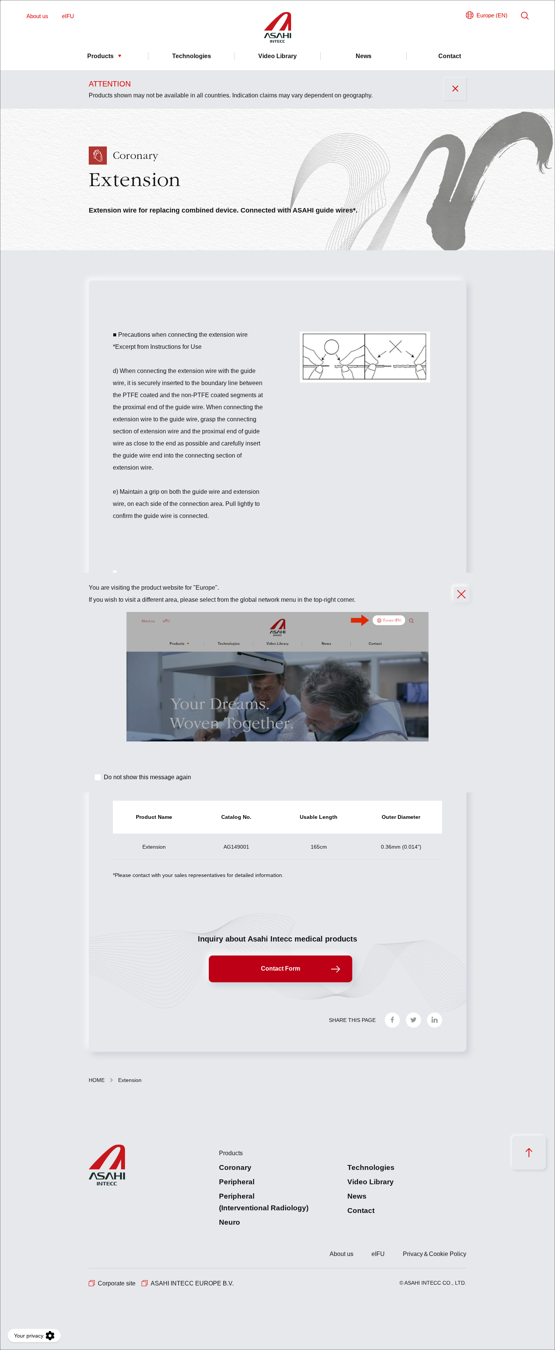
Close (461, 594)
